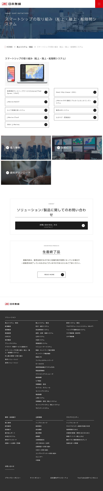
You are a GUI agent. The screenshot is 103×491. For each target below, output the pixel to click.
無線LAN (39, 357)
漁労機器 (8, 340)
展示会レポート (10, 433)
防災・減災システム (42, 326)
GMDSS (8, 336)
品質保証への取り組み (43, 446)
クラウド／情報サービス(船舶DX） (17, 346)
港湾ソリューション (11, 362)
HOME (10, 47)
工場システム (40, 398)
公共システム (40, 336)
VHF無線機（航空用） (73, 333)
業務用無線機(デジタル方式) (45, 367)
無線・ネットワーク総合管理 (45, 350)
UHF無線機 (70, 336)
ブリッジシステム (11, 343)
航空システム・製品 (73, 323)
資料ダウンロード (11, 439)
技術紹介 (8, 429)
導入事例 (8, 422)
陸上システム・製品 (42, 323)
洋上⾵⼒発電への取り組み (14, 356)
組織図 (38, 436)
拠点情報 (39, 433)
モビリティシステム (42, 408)
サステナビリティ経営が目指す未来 (78, 426)
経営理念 (39, 426)
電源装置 (39, 394)
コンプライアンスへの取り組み (46, 453)
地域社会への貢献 (72, 443)
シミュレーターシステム (44, 346)
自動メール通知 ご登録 (12, 443)
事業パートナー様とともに (75, 436)
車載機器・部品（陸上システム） (47, 401)
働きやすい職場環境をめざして (76, 439)
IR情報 (38, 460)
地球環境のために (72, 429)
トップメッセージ (41, 422)
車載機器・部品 (41, 384)
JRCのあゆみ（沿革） (43, 443)
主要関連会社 (40, 439)
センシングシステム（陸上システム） (48, 404)
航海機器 (8, 326)
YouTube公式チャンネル (87, 478)
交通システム (40, 340)
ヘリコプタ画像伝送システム (75, 329)
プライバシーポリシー (13, 478)
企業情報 (39, 417)
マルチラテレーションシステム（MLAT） (80, 326)
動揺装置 (39, 377)
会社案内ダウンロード (58, 478)
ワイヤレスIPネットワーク (44, 360)
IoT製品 (38, 381)
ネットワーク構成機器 (43, 353)
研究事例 (8, 426)
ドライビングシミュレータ (44, 374)
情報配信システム (41, 343)
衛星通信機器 (40, 370)
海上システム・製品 (25, 47)
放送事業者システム (42, 329)
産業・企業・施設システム (44, 333)
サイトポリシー (35, 478)
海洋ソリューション (11, 359)
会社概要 (39, 429)
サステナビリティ (72, 417)
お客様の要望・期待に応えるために (78, 433)
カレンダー (39, 457)
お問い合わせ (9, 466)
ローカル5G (40, 363)
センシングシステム (42, 391)
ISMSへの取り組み (42, 450)
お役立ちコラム (10, 436)
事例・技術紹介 (10, 417)
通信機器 (8, 329)
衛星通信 (8, 333)
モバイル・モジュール (43, 387)
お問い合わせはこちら (48, 226)
